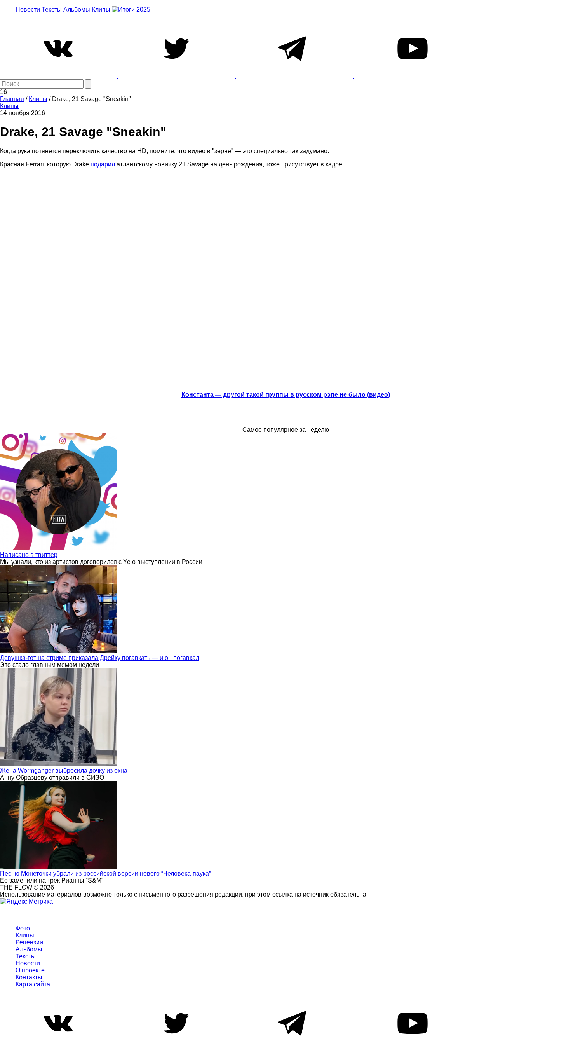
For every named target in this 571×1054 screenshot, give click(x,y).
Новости (28, 9)
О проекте (30, 970)
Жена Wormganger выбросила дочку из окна (63, 770)
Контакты (29, 977)
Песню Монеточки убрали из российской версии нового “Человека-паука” (105, 873)
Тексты (52, 9)
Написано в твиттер (28, 554)
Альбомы (76, 9)
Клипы (101, 9)
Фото (23, 928)
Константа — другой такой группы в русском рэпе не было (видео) (285, 394)
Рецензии (29, 942)
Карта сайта (33, 984)
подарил (103, 164)
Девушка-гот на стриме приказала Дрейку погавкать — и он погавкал (99, 657)
